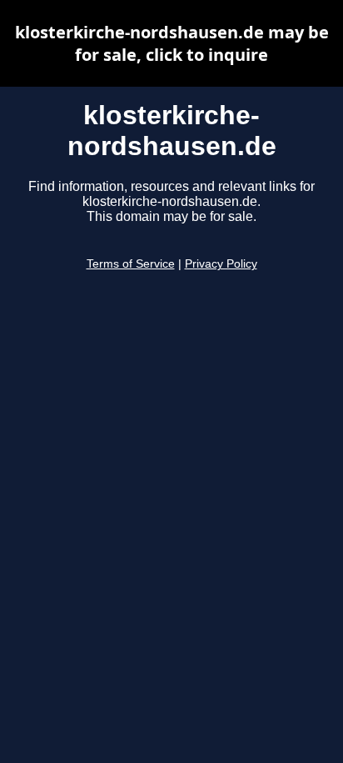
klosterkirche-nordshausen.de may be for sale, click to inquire (172, 43)
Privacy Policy (221, 264)
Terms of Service (131, 264)
